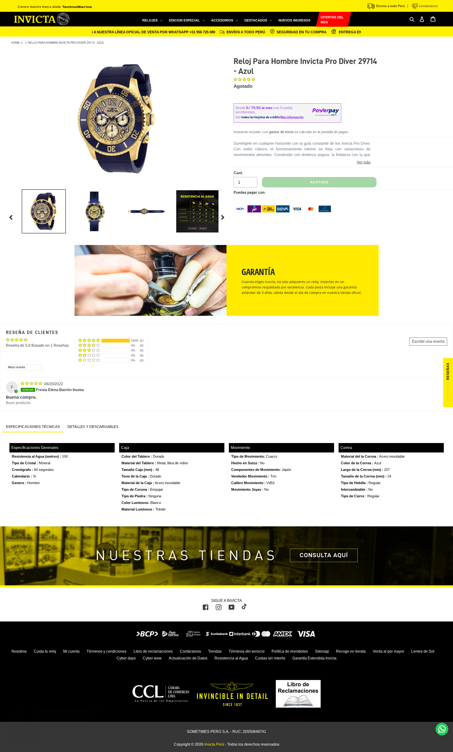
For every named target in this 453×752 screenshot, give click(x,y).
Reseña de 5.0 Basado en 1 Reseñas (37, 345)
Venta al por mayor (388, 651)
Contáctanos (428, 6)
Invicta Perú (214, 744)
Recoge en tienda (351, 651)
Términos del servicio (246, 651)
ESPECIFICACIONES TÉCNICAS (33, 427)
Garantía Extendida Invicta (314, 658)
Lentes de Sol (422, 651)
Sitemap (322, 651)
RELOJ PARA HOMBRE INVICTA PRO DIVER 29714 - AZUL (66, 42)
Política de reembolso (290, 651)
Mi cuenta (71, 651)
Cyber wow (152, 658)
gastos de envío (281, 132)
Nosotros (19, 651)
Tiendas (215, 651)
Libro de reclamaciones (153, 651)
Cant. (238, 173)
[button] (245, 80)
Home (15, 42)
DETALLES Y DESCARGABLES (92, 427)
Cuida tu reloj (45, 651)
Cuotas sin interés (270, 658)
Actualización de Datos (188, 658)
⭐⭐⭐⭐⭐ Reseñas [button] (448, 383)
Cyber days (126, 658)
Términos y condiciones (106, 651)
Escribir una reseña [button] (428, 341)
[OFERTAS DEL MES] (316, 19)
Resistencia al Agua (231, 658)
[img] (32, 384)
